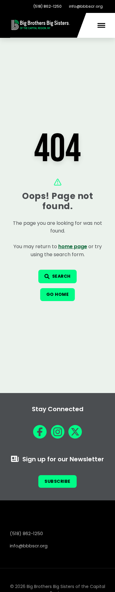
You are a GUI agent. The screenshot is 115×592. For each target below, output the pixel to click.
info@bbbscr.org (86, 6)
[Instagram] (57, 432)
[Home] (40, 29)
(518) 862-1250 (47, 6)
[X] (75, 432)
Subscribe (57, 481)
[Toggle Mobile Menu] (101, 25)
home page (72, 246)
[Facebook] (40, 432)
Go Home (57, 294)
